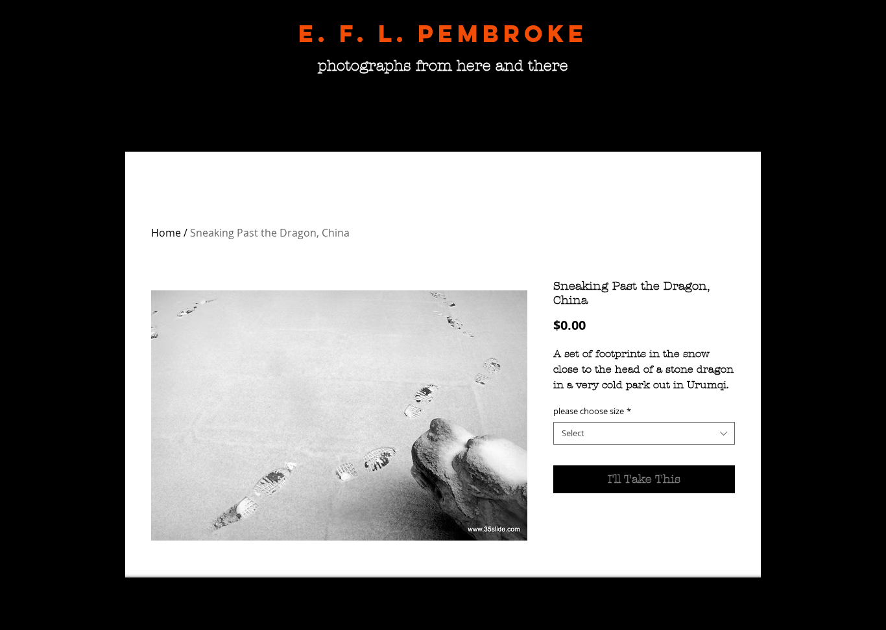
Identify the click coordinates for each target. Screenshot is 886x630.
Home (166, 233)
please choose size (592, 411)
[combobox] (644, 433)
